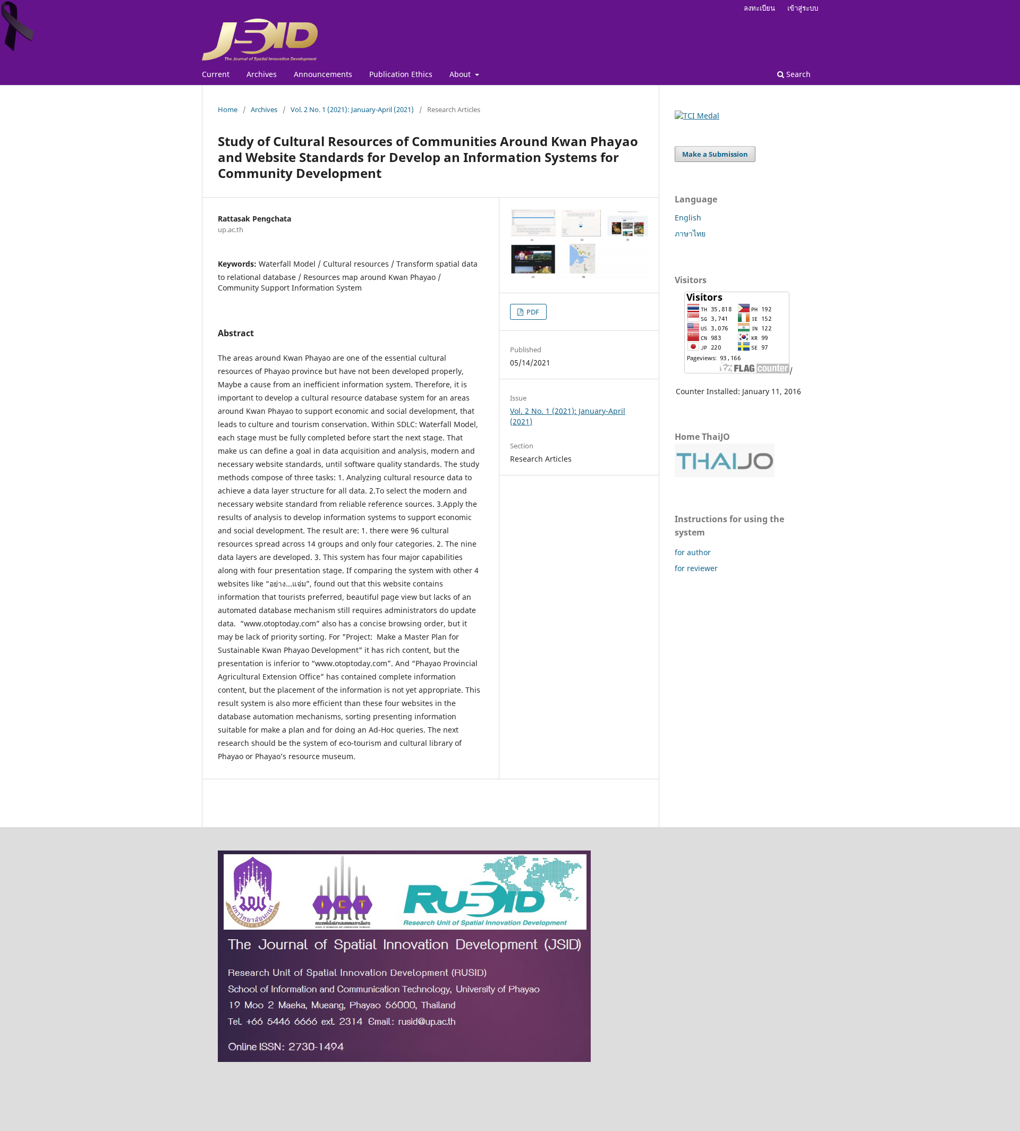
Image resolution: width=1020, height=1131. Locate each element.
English (688, 217)
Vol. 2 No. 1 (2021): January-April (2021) (352, 109)
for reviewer (696, 568)
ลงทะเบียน (759, 8)
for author (693, 552)
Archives (261, 74)
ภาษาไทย (690, 233)
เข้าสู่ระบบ (802, 8)
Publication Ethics (400, 74)
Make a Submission (715, 154)
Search (797, 74)
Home (227, 109)
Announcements (323, 74)
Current (216, 74)
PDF (532, 312)
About (461, 74)
